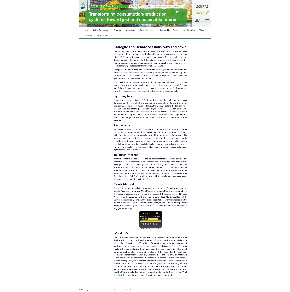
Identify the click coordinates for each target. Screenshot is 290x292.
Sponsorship (165, 30)
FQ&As (201, 30)
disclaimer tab (120, 290)
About (175, 30)
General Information (148, 30)
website (145, 147)
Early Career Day (189, 30)
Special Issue (88, 36)
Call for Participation (101, 30)
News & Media (102, 36)
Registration (130, 30)
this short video (120, 275)
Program (117, 30)
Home (86, 30)
